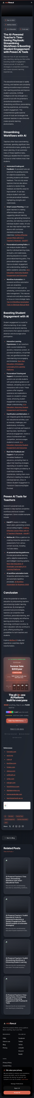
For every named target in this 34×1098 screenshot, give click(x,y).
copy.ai (9, 759)
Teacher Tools (19, 816)
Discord (20, 1051)
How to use (6, 1041)
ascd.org (10, 755)
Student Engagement (9, 819)
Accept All (17, 1092)
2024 (6, 822)
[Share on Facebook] (13, 826)
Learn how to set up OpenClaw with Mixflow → (17, 681)
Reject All (17, 1088)
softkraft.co (11, 775)
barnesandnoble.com (14, 794)
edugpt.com (11, 783)
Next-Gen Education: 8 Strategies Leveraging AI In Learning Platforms (16, 566)
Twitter (20, 1041)
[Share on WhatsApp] (19, 826)
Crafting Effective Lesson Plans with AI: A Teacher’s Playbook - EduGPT (17, 238)
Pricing (5, 1048)
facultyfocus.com (13, 786)
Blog (4, 1044)
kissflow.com (11, 763)
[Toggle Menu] (31, 2)
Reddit (20, 1054)
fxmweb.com (11, 752)
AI (5, 816)
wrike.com (10, 779)
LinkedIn (21, 1048)
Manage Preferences (17, 1083)
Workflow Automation (22, 819)
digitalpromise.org (13, 790)
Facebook (21, 1038)
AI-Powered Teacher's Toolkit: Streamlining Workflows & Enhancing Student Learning (17, 960)
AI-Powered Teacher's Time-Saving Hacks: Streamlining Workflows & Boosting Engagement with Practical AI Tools (16, 999)
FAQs (4, 1038)
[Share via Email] (23, 826)
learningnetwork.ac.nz (15, 798)
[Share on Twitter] (10, 826)
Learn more (24, 1079)
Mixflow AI (13, 640)
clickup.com (11, 771)
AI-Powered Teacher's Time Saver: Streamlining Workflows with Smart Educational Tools (16, 879)
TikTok (20, 1044)
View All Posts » (9, 851)
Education (11, 816)
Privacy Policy (7, 1062)
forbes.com (11, 767)
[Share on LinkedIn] (16, 826)
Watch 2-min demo (17, 729)
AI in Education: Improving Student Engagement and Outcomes (18, 272)
